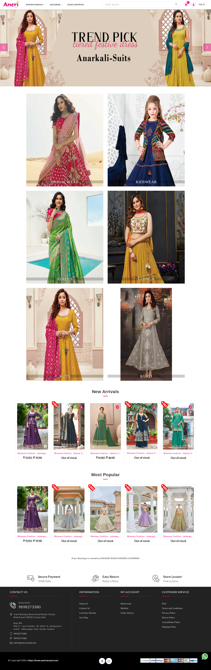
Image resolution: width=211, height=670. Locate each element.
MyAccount (126, 603)
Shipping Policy (169, 627)
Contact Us (84, 608)
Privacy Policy (168, 613)
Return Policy (168, 617)
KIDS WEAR (55, 4)
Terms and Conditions (172, 608)
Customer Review (87, 613)
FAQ (164, 603)
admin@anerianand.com (25, 643)
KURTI (146, 376)
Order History (127, 613)
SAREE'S (65, 279)
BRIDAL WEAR (65, 182)
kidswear (146, 182)
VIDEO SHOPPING (75, 4)
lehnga (146, 279)
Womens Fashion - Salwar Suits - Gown (33, 453)
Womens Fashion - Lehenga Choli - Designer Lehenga (33, 536)
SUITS (64, 376)
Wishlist (124, 608)
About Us (83, 603)
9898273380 (29, 607)
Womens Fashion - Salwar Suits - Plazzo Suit (105, 453)
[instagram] (109, 661)
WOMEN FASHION (34, 4)
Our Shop (83, 617)
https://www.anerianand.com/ (43, 660)
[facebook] (102, 661)
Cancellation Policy (171, 622)
